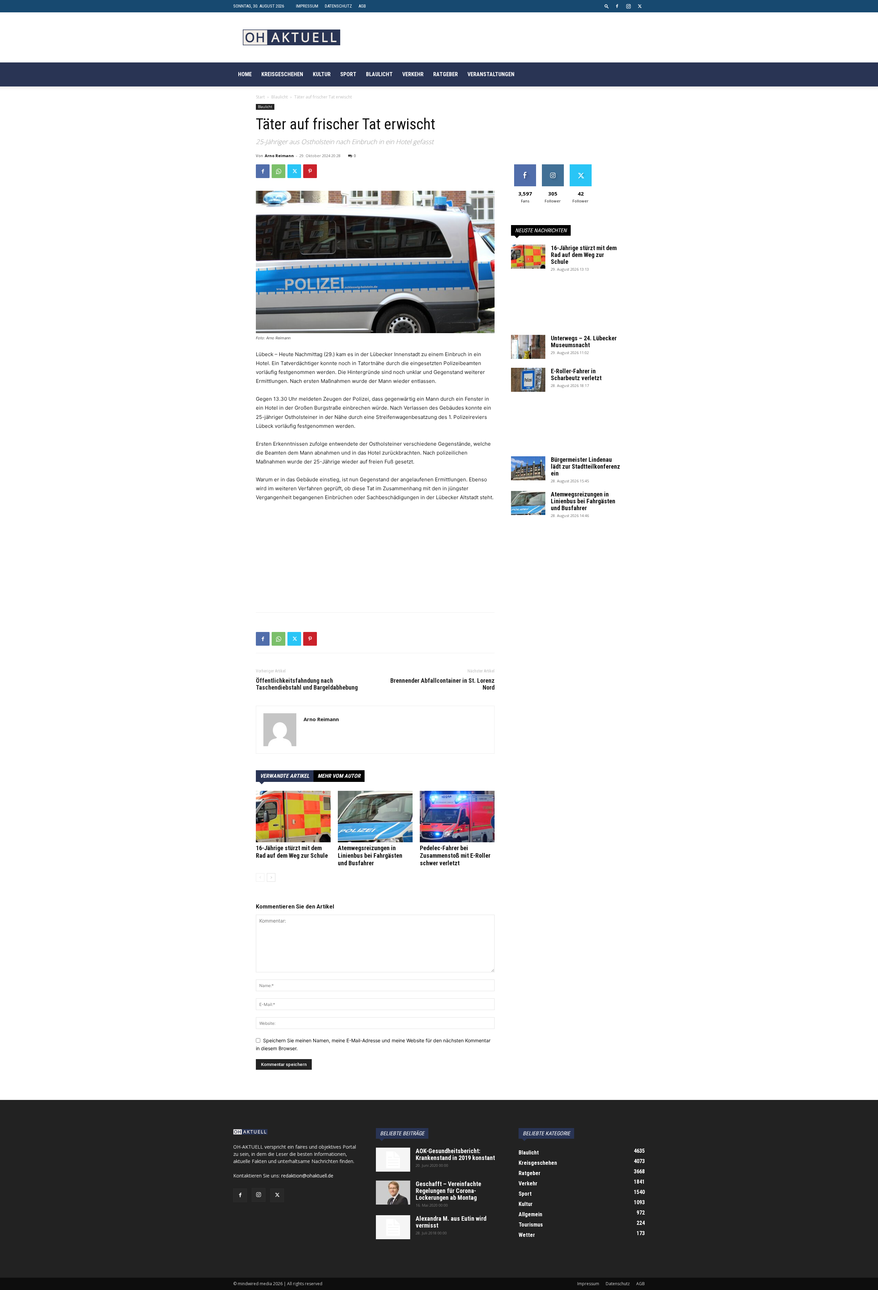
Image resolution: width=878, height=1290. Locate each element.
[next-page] (271, 877)
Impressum (307, 6)
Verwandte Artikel (284, 776)
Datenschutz (338, 6)
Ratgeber (445, 74)
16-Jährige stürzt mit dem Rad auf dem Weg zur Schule (292, 851)
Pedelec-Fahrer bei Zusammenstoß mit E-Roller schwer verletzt (455, 855)
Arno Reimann (279, 155)
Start (260, 97)
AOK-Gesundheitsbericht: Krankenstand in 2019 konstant (455, 1154)
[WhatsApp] (278, 171)
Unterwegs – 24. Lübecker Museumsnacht (584, 342)
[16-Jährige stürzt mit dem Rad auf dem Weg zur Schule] (293, 816)
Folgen (552, 166)
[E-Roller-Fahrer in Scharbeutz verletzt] (528, 380)
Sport (348, 74)
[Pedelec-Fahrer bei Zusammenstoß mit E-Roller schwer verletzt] (457, 816)
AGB (362, 6)
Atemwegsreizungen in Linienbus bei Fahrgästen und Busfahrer (370, 855)
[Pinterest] (310, 171)
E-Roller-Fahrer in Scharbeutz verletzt (576, 374)
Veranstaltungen (490, 74)
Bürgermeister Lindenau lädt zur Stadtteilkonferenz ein (585, 466)
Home (245, 74)
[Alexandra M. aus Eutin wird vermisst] (393, 1227)
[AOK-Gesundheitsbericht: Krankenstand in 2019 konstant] (393, 1160)
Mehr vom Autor (339, 776)
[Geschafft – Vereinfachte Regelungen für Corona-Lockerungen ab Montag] (393, 1193)
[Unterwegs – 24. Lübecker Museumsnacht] (528, 347)
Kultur (322, 74)
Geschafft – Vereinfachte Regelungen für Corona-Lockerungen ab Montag (448, 1190)
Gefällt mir (525, 166)
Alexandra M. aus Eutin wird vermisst (451, 1222)
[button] (607, 6)
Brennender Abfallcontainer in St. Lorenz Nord (442, 684)
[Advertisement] (375, 559)
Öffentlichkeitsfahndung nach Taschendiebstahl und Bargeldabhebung (307, 684)
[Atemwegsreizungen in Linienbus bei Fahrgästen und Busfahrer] (375, 816)
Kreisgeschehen (282, 74)
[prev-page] (260, 877)
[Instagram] (628, 6)
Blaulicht (379, 74)
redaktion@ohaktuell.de (307, 1175)
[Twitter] (639, 6)
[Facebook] (617, 6)
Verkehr (413, 74)
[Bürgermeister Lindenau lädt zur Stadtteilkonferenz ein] (528, 468)
